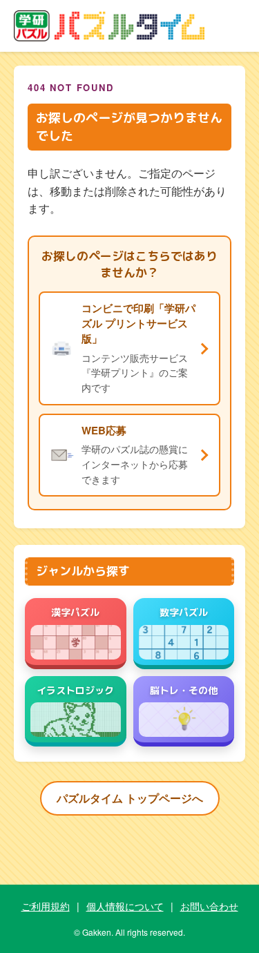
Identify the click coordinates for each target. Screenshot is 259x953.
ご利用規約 (45, 906)
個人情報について (125, 906)
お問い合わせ (209, 906)
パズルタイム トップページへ (130, 798)
